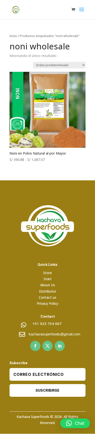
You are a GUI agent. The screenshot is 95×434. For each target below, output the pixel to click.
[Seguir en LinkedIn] (60, 346)
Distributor (47, 291)
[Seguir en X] (47, 346)
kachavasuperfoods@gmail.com (54, 334)
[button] (75, 423)
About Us (47, 285)
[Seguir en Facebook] (35, 346)
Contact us (47, 297)
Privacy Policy (47, 303)
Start (48, 279)
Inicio (13, 36)
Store (47, 272)
